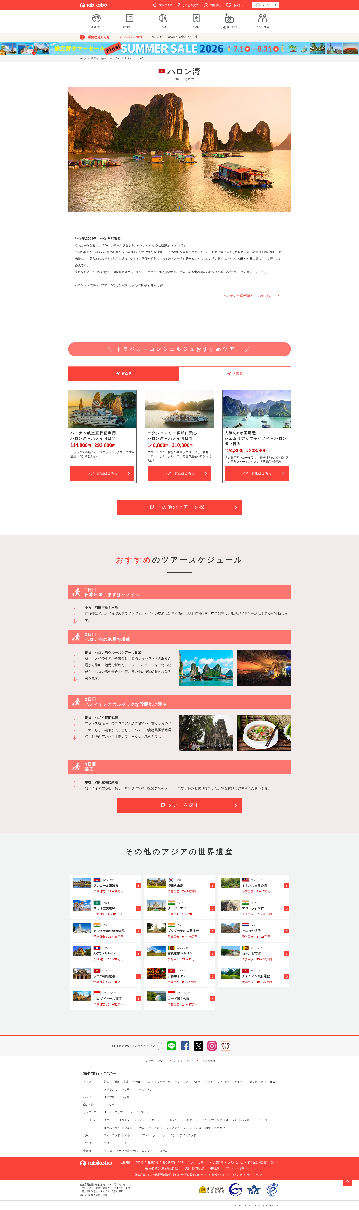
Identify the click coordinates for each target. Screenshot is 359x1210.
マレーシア (181, 1081)
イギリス (154, 1120)
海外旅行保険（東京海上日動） (162, 1168)
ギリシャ (231, 1120)
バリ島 (126, 1089)
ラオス (271, 1081)
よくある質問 (207, 1061)
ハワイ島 (124, 1097)
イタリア (109, 1120)
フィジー (109, 1104)
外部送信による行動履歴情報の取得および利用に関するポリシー (171, 1174)
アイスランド (188, 1135)
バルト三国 (203, 1127)
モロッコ (162, 1150)
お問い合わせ (235, 1162)
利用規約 (214, 1168)
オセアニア (90, 1112)
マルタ (128, 1127)
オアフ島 (109, 1097)
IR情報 (139, 1162)
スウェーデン (168, 1135)
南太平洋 (88, 1104)
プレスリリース (199, 1162)
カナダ (123, 1143)
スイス (188, 1127)
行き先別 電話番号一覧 (261, 1162)
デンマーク (148, 1135)
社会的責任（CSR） (174, 1162)
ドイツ (203, 1120)
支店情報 (218, 1162)
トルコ (108, 1150)
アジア (87, 1081)
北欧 (86, 1135)
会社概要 (125, 1162)
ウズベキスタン (143, 1089)
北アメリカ (90, 1143)
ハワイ (87, 1097)
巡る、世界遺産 (123, 58)
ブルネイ (197, 1081)
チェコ (263, 1120)
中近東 (87, 1150)
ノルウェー (131, 1135)
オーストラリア (113, 1112)
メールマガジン (181, 1061)
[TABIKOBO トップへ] (93, 5)
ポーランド (220, 1127)
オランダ (216, 1120)
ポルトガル (155, 1127)
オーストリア (112, 1127)
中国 (147, 1081)
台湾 (116, 1081)
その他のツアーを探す (183, 507)
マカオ (137, 1081)
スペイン (124, 1120)
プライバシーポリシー (236, 1168)
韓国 (106, 1081)
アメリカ (109, 1143)
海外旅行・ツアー (99, 1073)
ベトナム (240, 1081)
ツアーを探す (183, 805)
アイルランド (172, 1120)
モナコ (140, 1127)
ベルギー (189, 1120)
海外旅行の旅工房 (89, 58)
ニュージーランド (138, 1112)
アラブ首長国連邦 (127, 1150)
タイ (210, 1081)
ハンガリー (248, 1120)
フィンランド (112, 1135)
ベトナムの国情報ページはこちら (248, 296)
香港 (125, 1081)
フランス (139, 1120)
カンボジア (256, 1081)
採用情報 (153, 1162)
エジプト (147, 1150)
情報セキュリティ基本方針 (227, 1174)
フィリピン (223, 1081)
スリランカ (110, 1089)
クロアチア (173, 1127)
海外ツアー (106, 58)
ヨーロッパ (90, 1120)
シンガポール (162, 1081)
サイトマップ (254, 1174)
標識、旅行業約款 (194, 1168)
